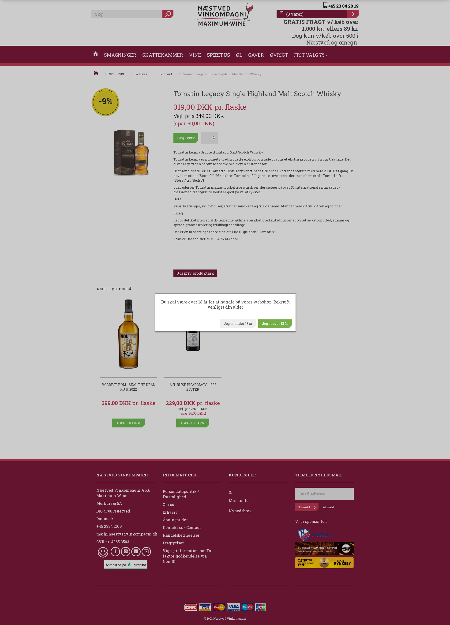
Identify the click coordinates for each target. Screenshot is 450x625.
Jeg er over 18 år (275, 323)
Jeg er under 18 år (238, 323)
